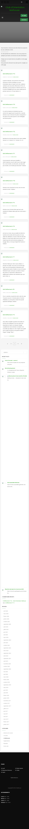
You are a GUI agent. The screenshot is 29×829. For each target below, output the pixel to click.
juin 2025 (6, 632)
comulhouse (15, 77)
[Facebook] (2, 2)
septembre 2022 (7, 653)
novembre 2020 (7, 663)
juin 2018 (6, 690)
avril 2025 (6, 634)
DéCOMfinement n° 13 (9, 104)
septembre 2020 (7, 669)
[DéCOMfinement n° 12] (2, 128)
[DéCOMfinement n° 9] (2, 199)
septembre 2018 (7, 685)
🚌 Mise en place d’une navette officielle (17, 376)
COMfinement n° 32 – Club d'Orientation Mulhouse (14, 601)
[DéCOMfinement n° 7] (2, 253)
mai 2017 (6, 714)
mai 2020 (6, 671)
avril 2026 (6, 611)
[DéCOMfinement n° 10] (2, 177)
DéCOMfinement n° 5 (9, 315)
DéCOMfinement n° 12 (9, 131)
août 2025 (6, 626)
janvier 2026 (6, 619)
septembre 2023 (7, 648)
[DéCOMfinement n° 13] (2, 101)
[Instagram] (8, 2)
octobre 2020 (7, 666)
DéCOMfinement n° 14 (9, 74)
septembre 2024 (7, 640)
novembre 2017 (7, 700)
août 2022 (6, 655)
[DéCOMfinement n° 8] (2, 222)
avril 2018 (6, 692)
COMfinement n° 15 (9, 602)
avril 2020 (6, 674)
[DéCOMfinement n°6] (2, 285)
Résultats (6, 743)
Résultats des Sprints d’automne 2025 (14, 589)
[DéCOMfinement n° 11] (2, 150)
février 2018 (6, 695)
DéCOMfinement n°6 (8, 289)
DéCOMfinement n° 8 (9, 226)
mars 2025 (6, 637)
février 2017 (6, 721)
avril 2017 (6, 716)
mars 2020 (6, 677)
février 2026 (6, 616)
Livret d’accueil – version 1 (11, 360)
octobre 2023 (7, 645)
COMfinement (11, 95)
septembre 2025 (7, 624)
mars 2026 (6, 613)
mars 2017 (6, 719)
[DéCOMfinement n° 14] (2, 70)
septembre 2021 (7, 658)
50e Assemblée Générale (13, 482)
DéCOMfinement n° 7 (9, 257)
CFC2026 (6, 735)
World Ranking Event (10, 368)
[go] (25, 352)
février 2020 (6, 679)
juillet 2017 (6, 708)
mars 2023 (6, 650)
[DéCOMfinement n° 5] (2, 311)
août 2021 (6, 661)
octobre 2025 (7, 621)
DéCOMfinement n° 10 (9, 181)
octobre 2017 (7, 703)
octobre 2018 (7, 682)
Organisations (7, 740)
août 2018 (6, 687)
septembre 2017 (7, 706)
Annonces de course (8, 733)
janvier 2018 (6, 698)
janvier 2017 (6, 724)
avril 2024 (6, 642)
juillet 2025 (6, 629)
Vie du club (6, 746)
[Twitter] (5, 2)
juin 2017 (6, 711)
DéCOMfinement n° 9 (9, 202)
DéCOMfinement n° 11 (9, 153)
